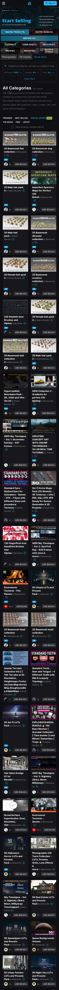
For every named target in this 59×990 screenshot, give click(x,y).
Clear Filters (29, 79)
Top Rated (8, 122)
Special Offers (41, 118)
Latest (26, 122)
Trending (7, 118)
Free (18, 122)
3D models (25, 57)
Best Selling (21, 118)
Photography (9, 57)
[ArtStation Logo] (29, 3)
